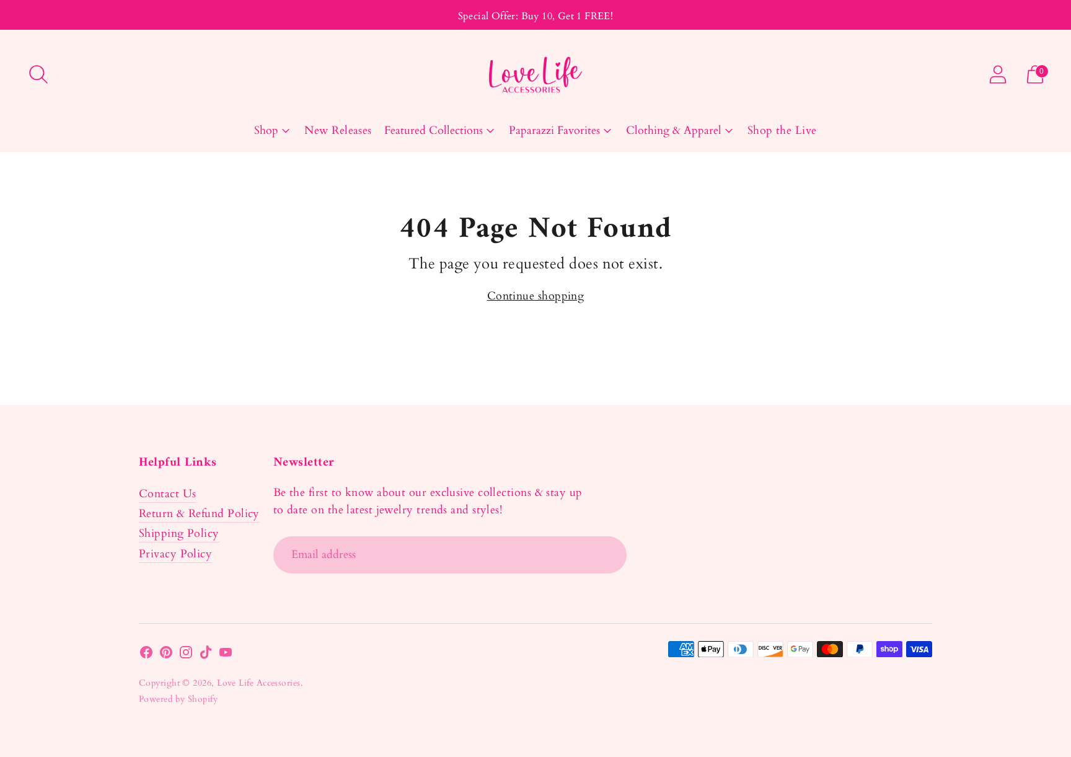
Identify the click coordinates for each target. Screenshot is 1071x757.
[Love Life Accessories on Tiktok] (205, 655)
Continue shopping (535, 296)
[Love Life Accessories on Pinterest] (166, 655)
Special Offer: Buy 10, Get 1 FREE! (536, 16)
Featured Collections (433, 130)
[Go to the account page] (998, 74)
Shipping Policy (179, 533)
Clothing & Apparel (673, 130)
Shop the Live (782, 130)
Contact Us (167, 494)
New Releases (337, 130)
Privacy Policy (175, 554)
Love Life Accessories (258, 683)
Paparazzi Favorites (554, 130)
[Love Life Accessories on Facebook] (146, 655)
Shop (266, 130)
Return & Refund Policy (199, 513)
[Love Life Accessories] (535, 74)
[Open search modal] (38, 74)
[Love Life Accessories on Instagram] (185, 655)
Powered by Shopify (178, 699)
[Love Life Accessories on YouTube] (225, 655)
